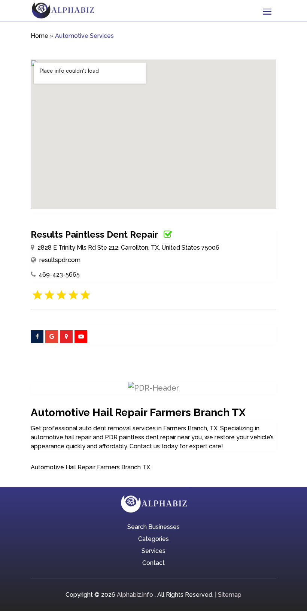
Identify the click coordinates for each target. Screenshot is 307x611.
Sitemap (229, 594)
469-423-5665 (59, 274)
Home (39, 35)
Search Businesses (153, 527)
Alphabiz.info (135, 594)
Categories (153, 539)
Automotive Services (84, 35)
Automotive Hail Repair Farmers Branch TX (90, 467)
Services (153, 551)
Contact (153, 563)
